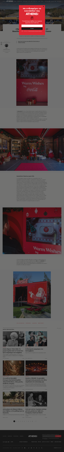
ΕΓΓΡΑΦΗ (32, 28)
